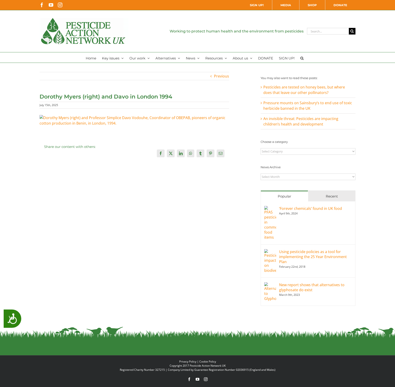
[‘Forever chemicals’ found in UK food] (270, 208)
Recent (332, 196)
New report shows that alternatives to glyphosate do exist (311, 287)
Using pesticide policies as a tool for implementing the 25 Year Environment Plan (313, 256)
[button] (302, 57)
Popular (284, 196)
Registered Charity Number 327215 (142, 370)
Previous (221, 76)
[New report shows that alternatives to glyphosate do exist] (270, 285)
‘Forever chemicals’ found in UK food (310, 208)
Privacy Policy (187, 361)
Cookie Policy (207, 361)
